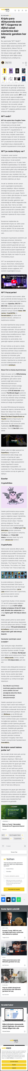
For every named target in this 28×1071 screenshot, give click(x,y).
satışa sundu (9, 657)
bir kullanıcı (5, 629)
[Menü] (26, 11)
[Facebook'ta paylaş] (3, 899)
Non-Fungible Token (15, 835)
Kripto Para (5, 928)
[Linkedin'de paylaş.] (14, 899)
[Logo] (5, 10)
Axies (20, 310)
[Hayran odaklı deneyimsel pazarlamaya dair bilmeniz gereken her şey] (14, 976)
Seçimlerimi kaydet (14, 889)
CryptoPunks (17, 838)
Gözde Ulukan (6, 1031)
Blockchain (5, 15)
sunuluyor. (12, 365)
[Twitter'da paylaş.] (8, 899)
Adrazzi (4, 829)
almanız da (9, 540)
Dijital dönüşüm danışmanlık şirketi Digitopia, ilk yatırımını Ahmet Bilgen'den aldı (13, 1026)
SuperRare (5, 452)
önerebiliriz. (5, 742)
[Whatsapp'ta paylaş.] (19, 899)
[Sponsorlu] (14, 812)
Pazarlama (5, 985)
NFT (3, 835)
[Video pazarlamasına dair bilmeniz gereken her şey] (14, 948)
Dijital (4, 957)
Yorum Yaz (14, 852)
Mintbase (7, 714)
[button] (14, 440)
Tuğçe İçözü (5, 937)
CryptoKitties (5, 838)
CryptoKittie (11, 313)
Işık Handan (5, 965)
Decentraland (6, 315)
